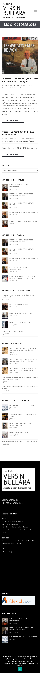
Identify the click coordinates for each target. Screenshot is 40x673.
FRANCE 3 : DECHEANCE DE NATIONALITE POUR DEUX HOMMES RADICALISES (22, 277)
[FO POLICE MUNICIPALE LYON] (5, 306)
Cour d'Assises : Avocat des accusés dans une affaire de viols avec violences (23, 360)
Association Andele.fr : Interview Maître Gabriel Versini (22, 415)
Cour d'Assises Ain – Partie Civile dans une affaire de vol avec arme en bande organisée (23, 350)
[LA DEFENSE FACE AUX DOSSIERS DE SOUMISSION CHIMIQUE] (5, 196)
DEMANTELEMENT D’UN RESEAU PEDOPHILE (23, 212)
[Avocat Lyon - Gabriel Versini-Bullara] (15, 10)
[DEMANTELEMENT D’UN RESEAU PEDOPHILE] (5, 214)
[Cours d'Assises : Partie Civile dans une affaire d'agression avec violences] (5, 370)
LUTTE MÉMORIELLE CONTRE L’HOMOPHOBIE (18, 186)
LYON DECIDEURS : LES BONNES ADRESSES (23, 405)
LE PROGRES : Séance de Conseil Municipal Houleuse (19, 442)
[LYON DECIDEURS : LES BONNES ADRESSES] (5, 407)
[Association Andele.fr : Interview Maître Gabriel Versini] (5, 416)
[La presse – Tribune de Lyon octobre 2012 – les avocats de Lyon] (20, 55)
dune (5, 85)
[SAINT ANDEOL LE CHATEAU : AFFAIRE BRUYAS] (5, 205)
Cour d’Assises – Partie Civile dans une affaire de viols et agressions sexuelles (20, 378)
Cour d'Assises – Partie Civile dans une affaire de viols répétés (20, 387)
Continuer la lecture (13, 120)
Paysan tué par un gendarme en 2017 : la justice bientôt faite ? (18, 296)
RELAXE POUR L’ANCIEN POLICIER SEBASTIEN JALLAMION (20, 424)
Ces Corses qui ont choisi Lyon (19, 432)
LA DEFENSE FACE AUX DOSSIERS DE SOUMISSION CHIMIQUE (21, 195)
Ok (20, 669)
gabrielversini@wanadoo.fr (11, 552)
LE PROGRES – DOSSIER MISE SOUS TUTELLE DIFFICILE (21, 268)
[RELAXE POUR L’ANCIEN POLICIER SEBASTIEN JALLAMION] (5, 426)
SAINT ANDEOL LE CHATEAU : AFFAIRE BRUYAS (21, 204)
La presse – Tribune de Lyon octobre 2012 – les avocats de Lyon (20, 80)
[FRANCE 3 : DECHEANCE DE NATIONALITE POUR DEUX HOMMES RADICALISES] (5, 278)
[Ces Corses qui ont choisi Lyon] (5, 435)
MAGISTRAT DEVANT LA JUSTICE (19, 322)
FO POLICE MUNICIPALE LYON (18, 304)
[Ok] (37, 663)
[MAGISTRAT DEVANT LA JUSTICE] (5, 324)
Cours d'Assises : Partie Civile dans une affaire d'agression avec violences (22, 369)
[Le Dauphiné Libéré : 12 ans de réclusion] (5, 223)
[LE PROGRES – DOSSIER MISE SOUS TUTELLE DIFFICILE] (5, 269)
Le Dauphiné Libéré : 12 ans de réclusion (23, 221)
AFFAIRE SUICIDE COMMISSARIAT (12, 331)
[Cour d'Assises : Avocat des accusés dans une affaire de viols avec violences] (5, 361)
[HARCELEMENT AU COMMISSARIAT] (5, 315)
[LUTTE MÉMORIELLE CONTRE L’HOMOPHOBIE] (5, 187)
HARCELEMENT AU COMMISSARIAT (20, 313)
